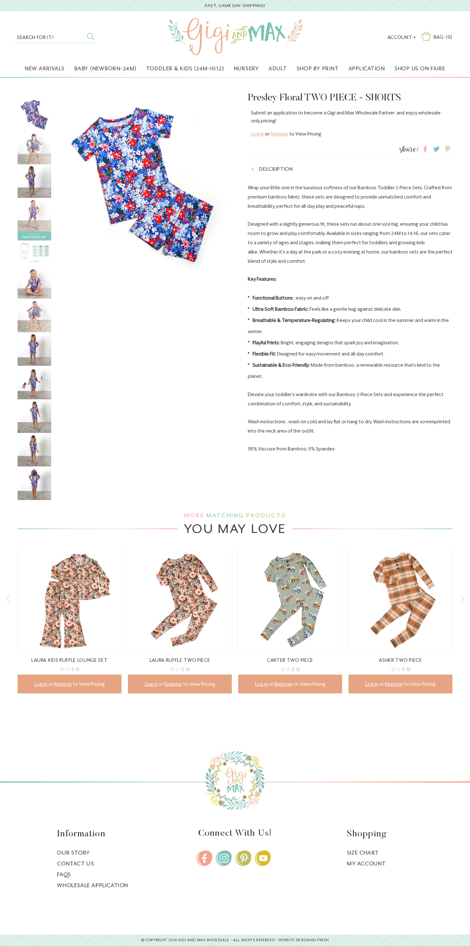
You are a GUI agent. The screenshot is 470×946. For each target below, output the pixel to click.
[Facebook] (204, 858)
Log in (257, 134)
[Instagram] (224, 858)
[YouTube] (263, 858)
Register (279, 134)
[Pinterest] (243, 858)
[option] (69, 625)
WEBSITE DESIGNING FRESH (303, 940)
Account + (402, 37)
